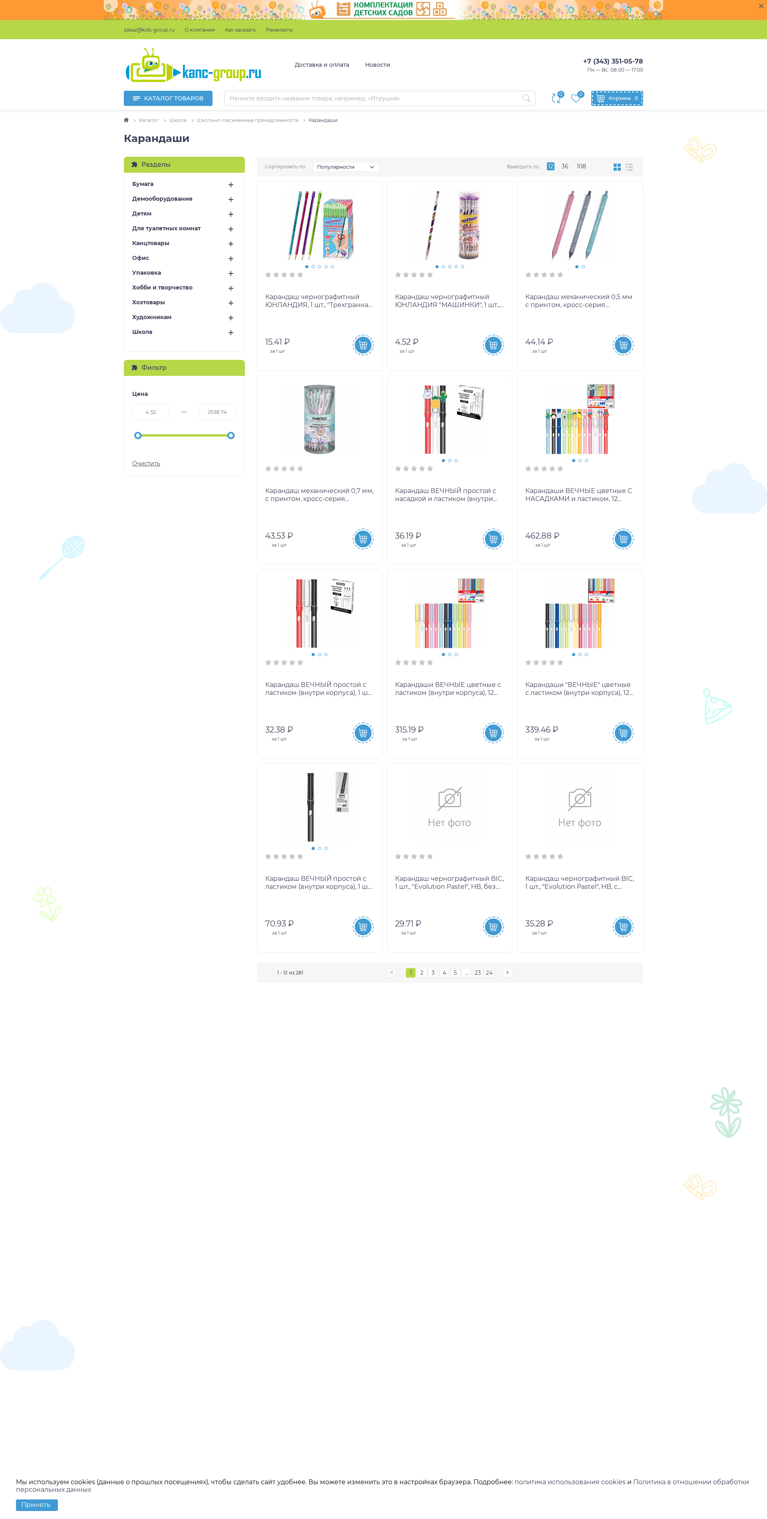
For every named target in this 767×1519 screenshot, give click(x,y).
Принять (35, 1505)
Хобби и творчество (162, 287)
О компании (200, 30)
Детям (141, 213)
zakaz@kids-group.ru (149, 30)
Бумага (142, 184)
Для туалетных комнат (166, 228)
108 (581, 166)
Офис (140, 258)
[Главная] (127, 120)
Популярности (335, 167)
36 (565, 166)
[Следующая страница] (507, 972)
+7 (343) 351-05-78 (613, 61)
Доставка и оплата (322, 64)
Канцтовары (150, 243)
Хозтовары (148, 302)
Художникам (151, 317)
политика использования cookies (570, 1482)
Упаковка (146, 272)
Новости (377, 64)
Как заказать (240, 30)
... (467, 972)
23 (478, 972)
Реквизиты (279, 30)
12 (550, 166)
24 (489, 972)
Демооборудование (162, 199)
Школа (142, 332)
